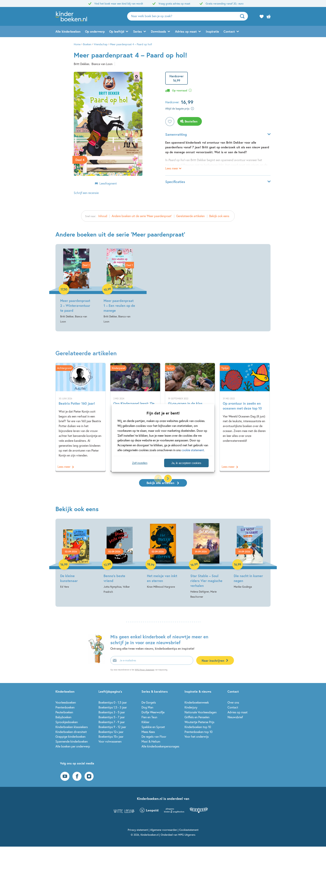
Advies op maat (186, 31)
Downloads (158, 31)
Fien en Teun (149, 717)
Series (137, 31)
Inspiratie (212, 31)
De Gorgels (148, 702)
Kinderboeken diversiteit (71, 732)
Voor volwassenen (109, 741)
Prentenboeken (65, 707)
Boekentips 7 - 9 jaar (111, 722)
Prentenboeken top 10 (198, 732)
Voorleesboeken (65, 702)
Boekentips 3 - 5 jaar (111, 712)
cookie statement (192, 450)
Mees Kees (148, 732)
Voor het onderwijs (197, 736)
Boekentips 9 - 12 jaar (112, 727)
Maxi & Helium (150, 741)
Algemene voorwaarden (163, 830)
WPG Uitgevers (186, 834)
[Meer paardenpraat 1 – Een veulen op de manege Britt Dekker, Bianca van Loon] (120, 286)
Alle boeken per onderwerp (72, 746)
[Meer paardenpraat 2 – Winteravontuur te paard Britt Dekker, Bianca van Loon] (76, 286)
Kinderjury (191, 707)
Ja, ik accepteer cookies (186, 463)
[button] (168, 478)
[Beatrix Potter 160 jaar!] (80, 417)
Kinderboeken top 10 (198, 727)
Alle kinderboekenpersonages (160, 746)
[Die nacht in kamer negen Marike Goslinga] (250, 556)
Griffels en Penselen (197, 717)
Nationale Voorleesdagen (201, 712)
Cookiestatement (188, 830)
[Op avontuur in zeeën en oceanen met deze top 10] (245, 417)
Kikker (145, 722)
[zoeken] (243, 16)
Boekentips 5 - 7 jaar (111, 717)
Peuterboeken (64, 712)
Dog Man (147, 707)
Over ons (233, 702)
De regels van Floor (153, 736)
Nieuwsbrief (235, 717)
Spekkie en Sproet (153, 727)
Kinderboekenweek (197, 702)
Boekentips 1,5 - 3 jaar (112, 707)
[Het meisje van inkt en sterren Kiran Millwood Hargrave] (163, 556)
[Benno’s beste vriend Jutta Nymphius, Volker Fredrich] (120, 558)
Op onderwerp (95, 31)
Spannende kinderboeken (71, 741)
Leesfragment (108, 183)
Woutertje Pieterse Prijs (199, 722)
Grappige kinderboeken (70, 736)
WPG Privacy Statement (144, 669)
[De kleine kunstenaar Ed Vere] (76, 556)
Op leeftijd (116, 31)
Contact (229, 31)
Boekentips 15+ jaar (110, 736)
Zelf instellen (139, 463)
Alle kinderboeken (68, 31)
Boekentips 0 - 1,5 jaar (112, 702)
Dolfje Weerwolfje (153, 712)
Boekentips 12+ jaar (110, 732)
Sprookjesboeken (66, 722)
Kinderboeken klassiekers (71, 727)
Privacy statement (138, 830)
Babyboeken (63, 717)
